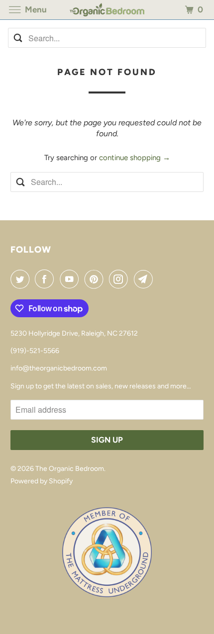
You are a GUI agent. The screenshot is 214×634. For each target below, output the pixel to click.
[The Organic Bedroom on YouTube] (71, 279)
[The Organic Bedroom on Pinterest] (96, 279)
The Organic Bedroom (69, 468)
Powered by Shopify (41, 481)
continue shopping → (134, 157)
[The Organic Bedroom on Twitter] (21, 279)
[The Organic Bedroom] (107, 9)
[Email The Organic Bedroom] (145, 279)
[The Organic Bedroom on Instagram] (120, 279)
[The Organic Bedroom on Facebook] (46, 279)
